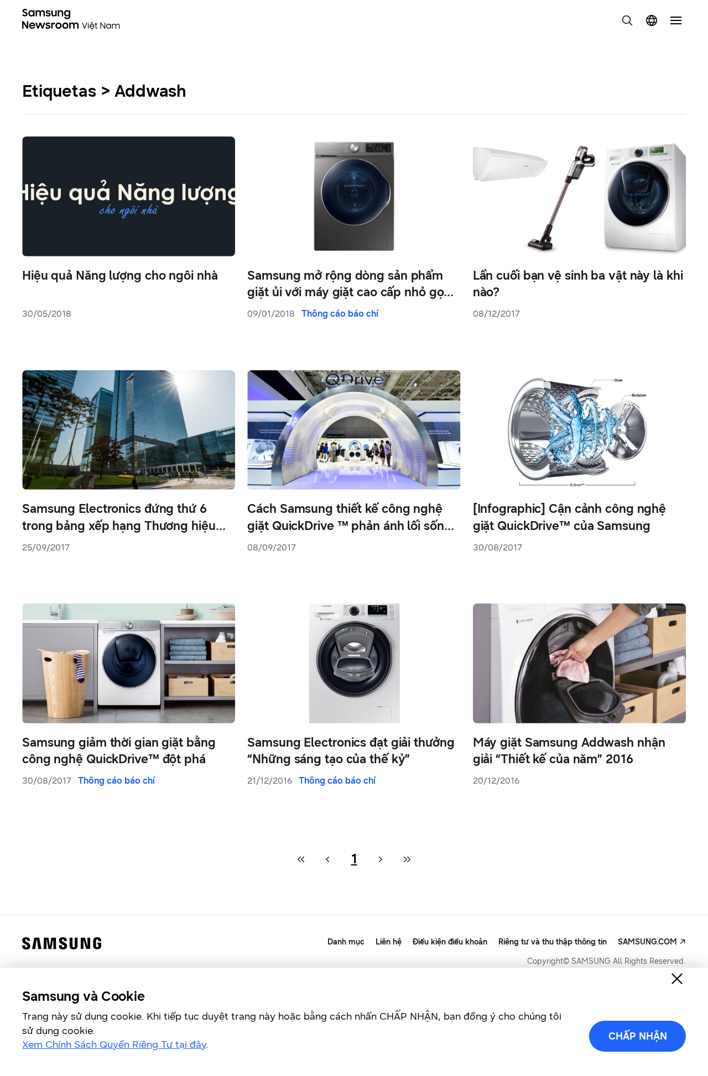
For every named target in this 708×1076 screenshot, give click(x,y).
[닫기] (677, 979)
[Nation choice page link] (652, 20)
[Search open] (627, 20)
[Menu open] (676, 20)
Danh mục (346, 942)
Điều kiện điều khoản (450, 942)
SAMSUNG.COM (647, 942)
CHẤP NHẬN (637, 1036)
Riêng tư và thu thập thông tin (552, 942)
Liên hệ (389, 942)
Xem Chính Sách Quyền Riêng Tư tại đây (114, 1044)
